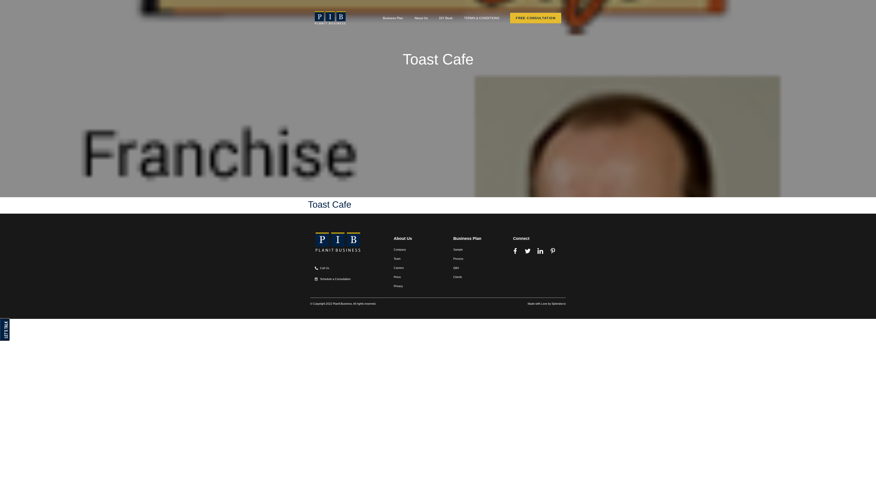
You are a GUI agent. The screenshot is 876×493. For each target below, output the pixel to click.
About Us (421, 18)
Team (397, 258)
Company (400, 249)
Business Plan (393, 18)
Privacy (398, 286)
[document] (438, 332)
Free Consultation (535, 18)
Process (458, 258)
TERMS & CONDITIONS (481, 18)
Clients (457, 277)
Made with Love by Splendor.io (547, 303)
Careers (399, 268)
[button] (1, 343)
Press (397, 277)
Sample (458, 249)
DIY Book (446, 18)
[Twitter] (528, 251)
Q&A (456, 268)
